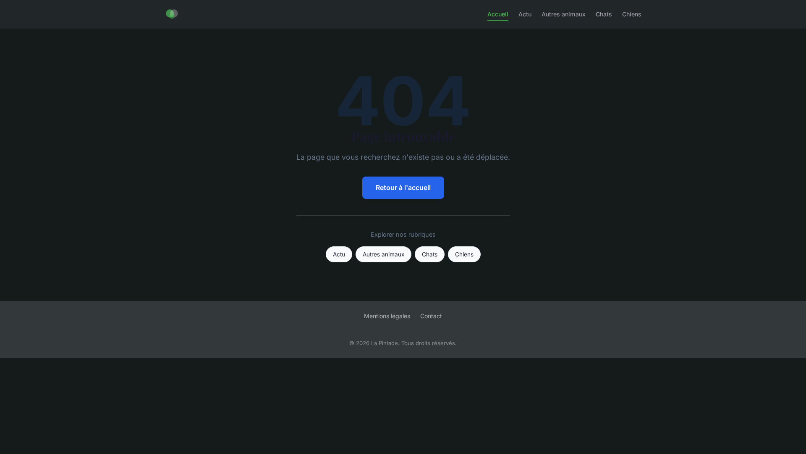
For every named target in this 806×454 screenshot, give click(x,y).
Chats (604, 14)
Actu (524, 14)
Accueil (497, 14)
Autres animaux (564, 14)
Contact (431, 315)
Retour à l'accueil (403, 187)
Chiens (631, 14)
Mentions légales (387, 315)
